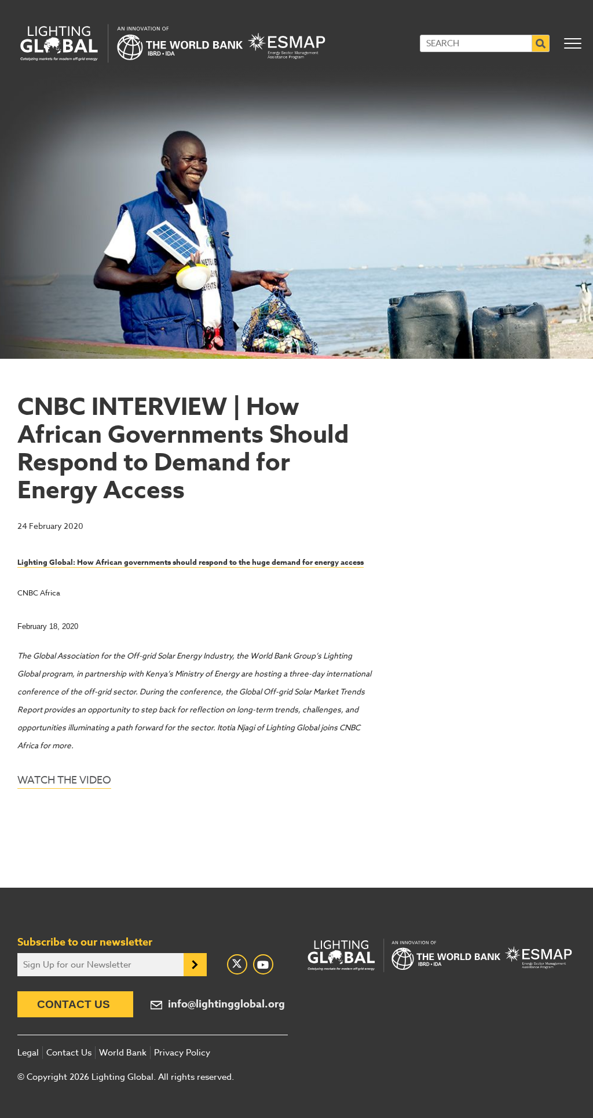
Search (541, 43)
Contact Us (73, 1004)
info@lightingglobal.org (226, 1004)
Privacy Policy (182, 1052)
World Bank (123, 1052)
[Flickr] (263, 964)
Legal (28, 1052)
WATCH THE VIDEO (64, 780)
